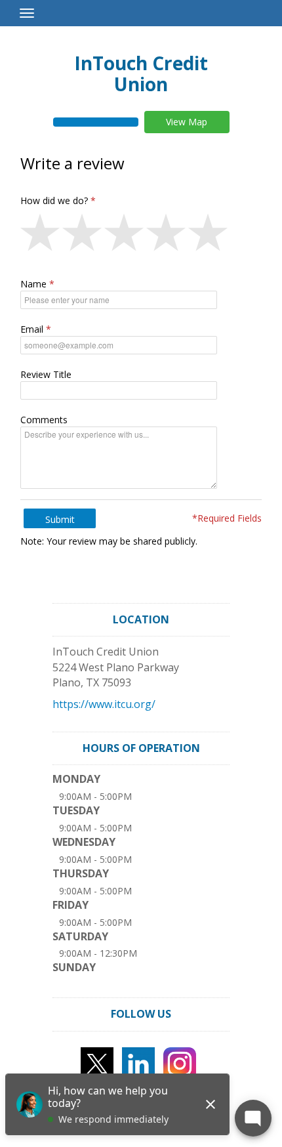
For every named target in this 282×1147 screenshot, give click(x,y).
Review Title (45, 374)
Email (31, 329)
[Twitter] (97, 1062)
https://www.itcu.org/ (103, 704)
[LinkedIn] (138, 1062)
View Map (186, 121)
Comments (44, 419)
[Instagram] (179, 1062)
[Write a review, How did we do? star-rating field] (141, 235)
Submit (60, 519)
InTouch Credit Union (141, 73)
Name (33, 284)
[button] (41, 235)
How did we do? (54, 200)
